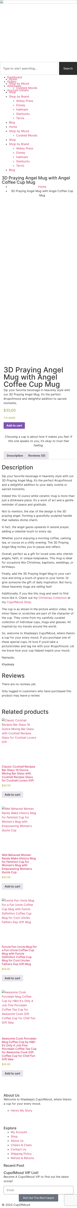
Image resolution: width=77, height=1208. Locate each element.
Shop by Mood (19, 131)
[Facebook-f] (8, 1117)
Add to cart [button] (12, 794)
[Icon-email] (47, 1117)
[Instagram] (17, 1117)
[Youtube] (27, 1117)
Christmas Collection (52, 598)
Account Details (18, 90)
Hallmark (22, 109)
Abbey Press (24, 101)
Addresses (14, 86)
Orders (11, 81)
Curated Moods (26, 135)
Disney (20, 105)
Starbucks (23, 114)
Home (13, 127)
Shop (12, 139)
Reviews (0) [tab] (36, 455)
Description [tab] (15, 455)
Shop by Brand (19, 96)
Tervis (20, 118)
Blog (12, 122)
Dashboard (14, 77)
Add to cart (14, 425)
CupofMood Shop (19, 602)
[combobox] (29, 68)
